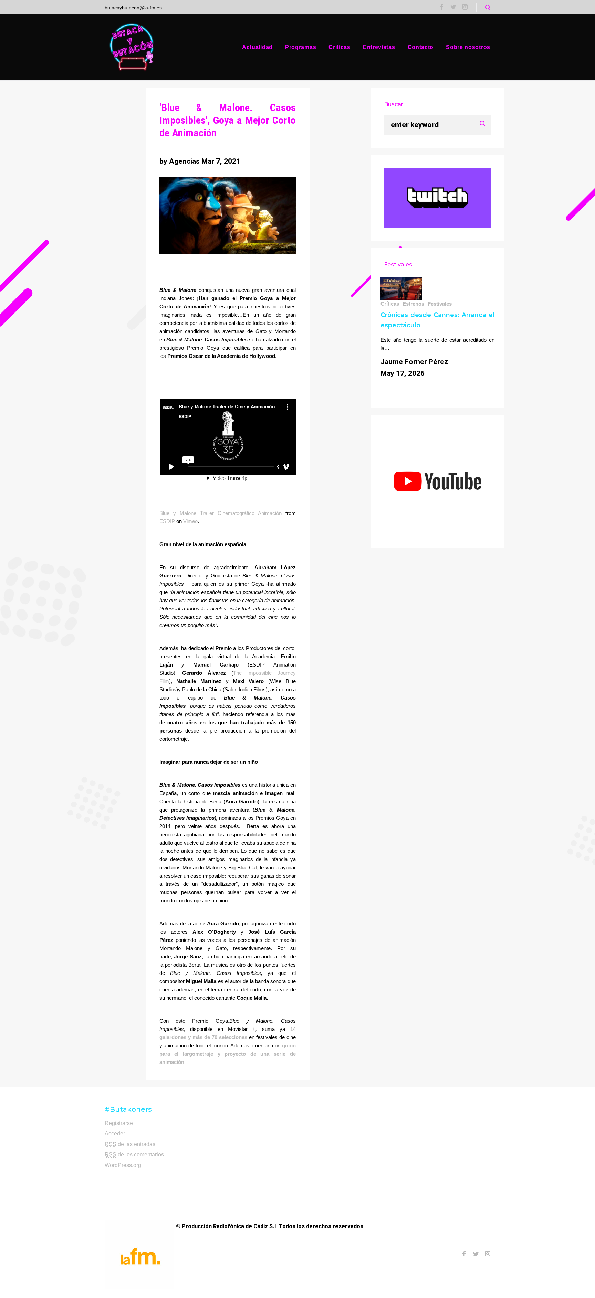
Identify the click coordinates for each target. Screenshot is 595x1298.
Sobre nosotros (468, 47)
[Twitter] (453, 7)
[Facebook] (441, 7)
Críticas (339, 47)
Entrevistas (379, 47)
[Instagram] (465, 7)
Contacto (421, 47)
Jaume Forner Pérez (414, 362)
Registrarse (119, 1123)
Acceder (115, 1133)
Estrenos (413, 304)
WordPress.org (123, 1165)
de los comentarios (134, 1154)
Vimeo (190, 521)
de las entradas (130, 1144)
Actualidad (257, 47)
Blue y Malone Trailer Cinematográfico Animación (220, 513)
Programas (300, 47)
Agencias (184, 161)
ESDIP (167, 521)
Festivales (440, 304)
